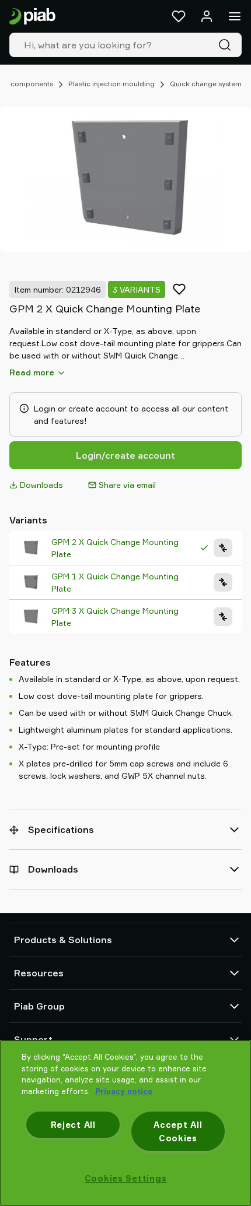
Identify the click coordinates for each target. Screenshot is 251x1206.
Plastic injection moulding (111, 83)
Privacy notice (123, 1091)
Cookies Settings (126, 1178)
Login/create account (125, 455)
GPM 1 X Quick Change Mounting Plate (115, 582)
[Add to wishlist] (179, 289)
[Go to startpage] (32, 16)
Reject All (73, 1125)
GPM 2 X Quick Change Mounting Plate (115, 548)
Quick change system (206, 83)
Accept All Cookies (178, 1131)
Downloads (41, 485)
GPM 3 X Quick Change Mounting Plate (115, 617)
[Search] (227, 45)
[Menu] (235, 16)
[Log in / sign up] (207, 16)
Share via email (127, 485)
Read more (31, 372)
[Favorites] (179, 16)
